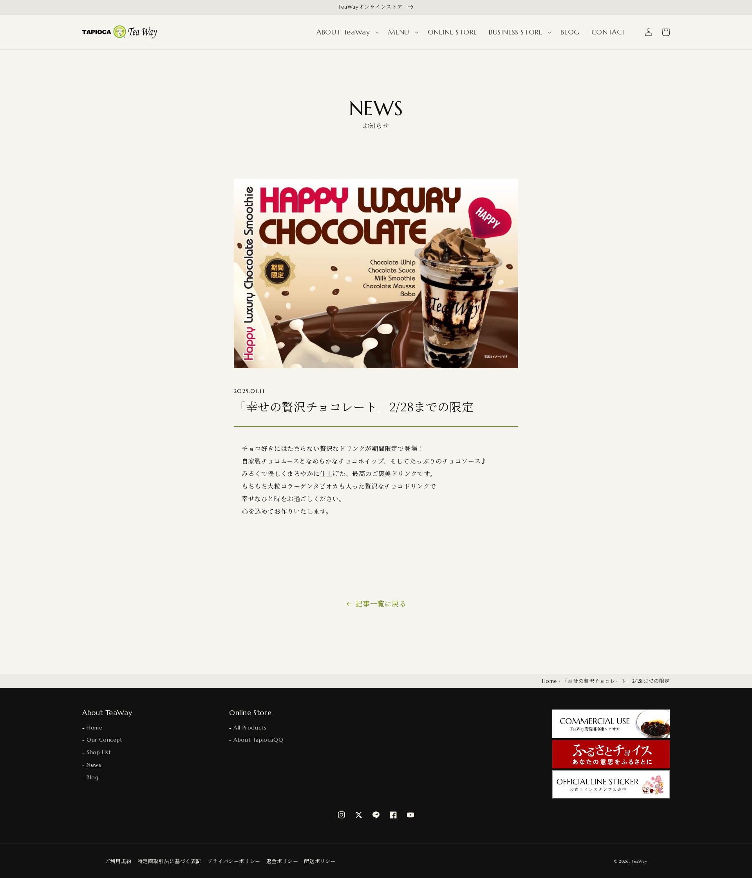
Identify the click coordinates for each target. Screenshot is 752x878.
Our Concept (104, 739)
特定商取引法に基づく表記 (169, 861)
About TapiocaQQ (257, 739)
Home (549, 681)
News (93, 764)
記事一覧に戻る (380, 603)
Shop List (98, 752)
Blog (92, 777)
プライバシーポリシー (233, 861)
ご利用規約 (118, 861)
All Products (249, 727)
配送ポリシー (320, 861)
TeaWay (639, 861)
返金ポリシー (282, 861)
